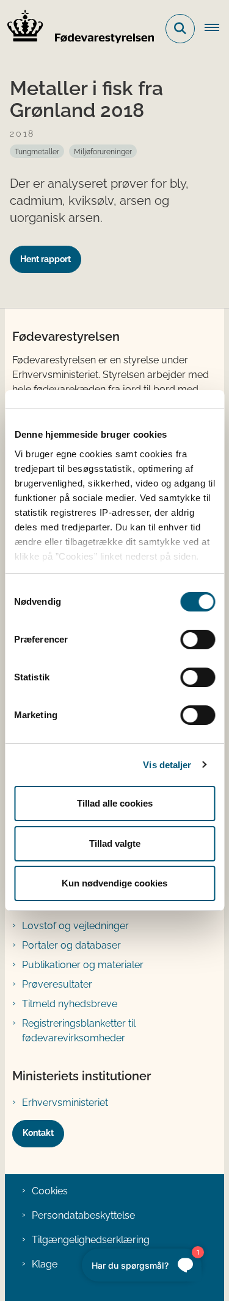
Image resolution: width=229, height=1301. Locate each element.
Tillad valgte (114, 843)
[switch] (197, 639)
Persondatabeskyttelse (83, 1215)
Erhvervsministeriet (65, 1102)
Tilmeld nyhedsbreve (69, 1004)
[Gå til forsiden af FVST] (77, 29)
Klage (44, 1264)
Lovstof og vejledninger (75, 926)
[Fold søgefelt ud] (180, 28)
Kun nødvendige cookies (114, 883)
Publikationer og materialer (83, 965)
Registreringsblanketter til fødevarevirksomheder (79, 1031)
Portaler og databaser (71, 945)
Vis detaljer (167, 765)
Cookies (50, 1191)
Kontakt (38, 1133)
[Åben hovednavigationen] (217, 29)
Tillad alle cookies (115, 803)
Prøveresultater (57, 984)
